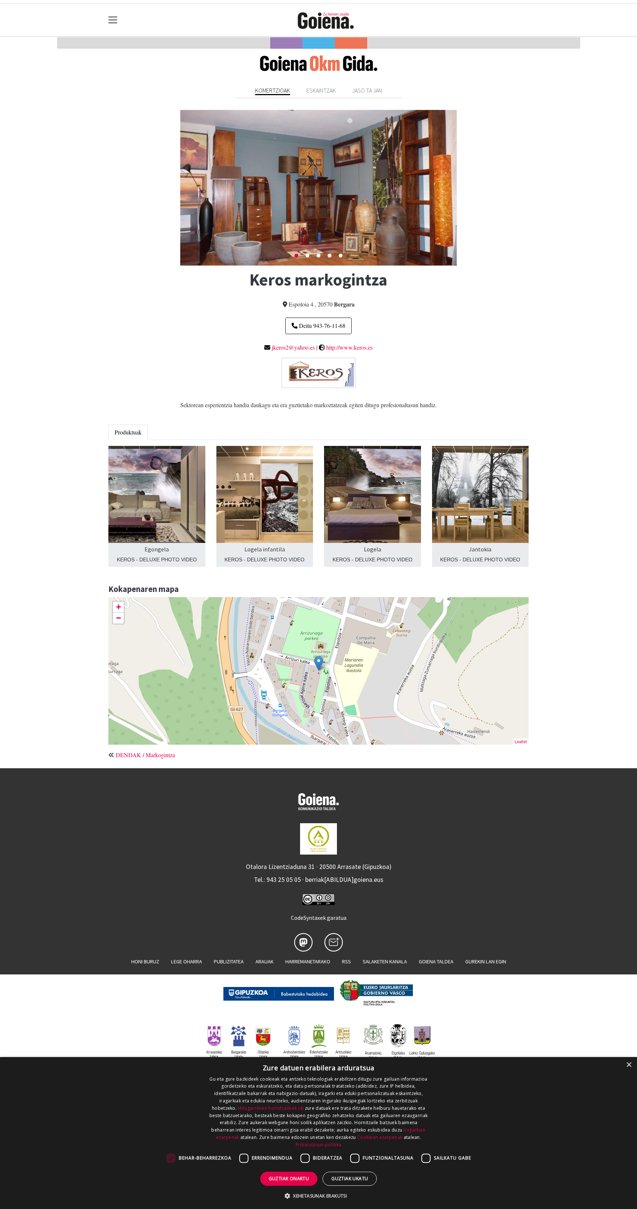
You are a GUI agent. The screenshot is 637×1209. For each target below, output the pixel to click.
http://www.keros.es (349, 347)
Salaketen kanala (385, 961)
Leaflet (521, 741)
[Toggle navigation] (113, 20)
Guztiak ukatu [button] (349, 1178)
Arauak (264, 961)
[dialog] (318, 1133)
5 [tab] (340, 256)
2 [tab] (307, 256)
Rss (346, 961)
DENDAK (128, 755)
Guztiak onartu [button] (289, 1178)
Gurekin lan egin (485, 961)
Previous (174, 187)
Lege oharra (186, 961)
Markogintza (160, 755)
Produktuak (128, 432)
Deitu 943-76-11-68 (321, 325)
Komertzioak (272, 90)
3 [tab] (318, 256)
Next (462, 187)
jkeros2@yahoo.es (293, 347)
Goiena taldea (436, 961)
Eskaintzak (321, 90)
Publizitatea (229, 961)
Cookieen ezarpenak (379, 1137)
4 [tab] (329, 256)
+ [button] (118, 607)
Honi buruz (145, 961)
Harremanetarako (307, 961)
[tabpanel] (318, 187)
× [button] (628, 1065)
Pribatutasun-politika (318, 1145)
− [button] (118, 618)
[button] (318, 1195)
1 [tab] (296, 256)
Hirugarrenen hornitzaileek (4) (270, 1108)
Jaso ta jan (367, 90)
